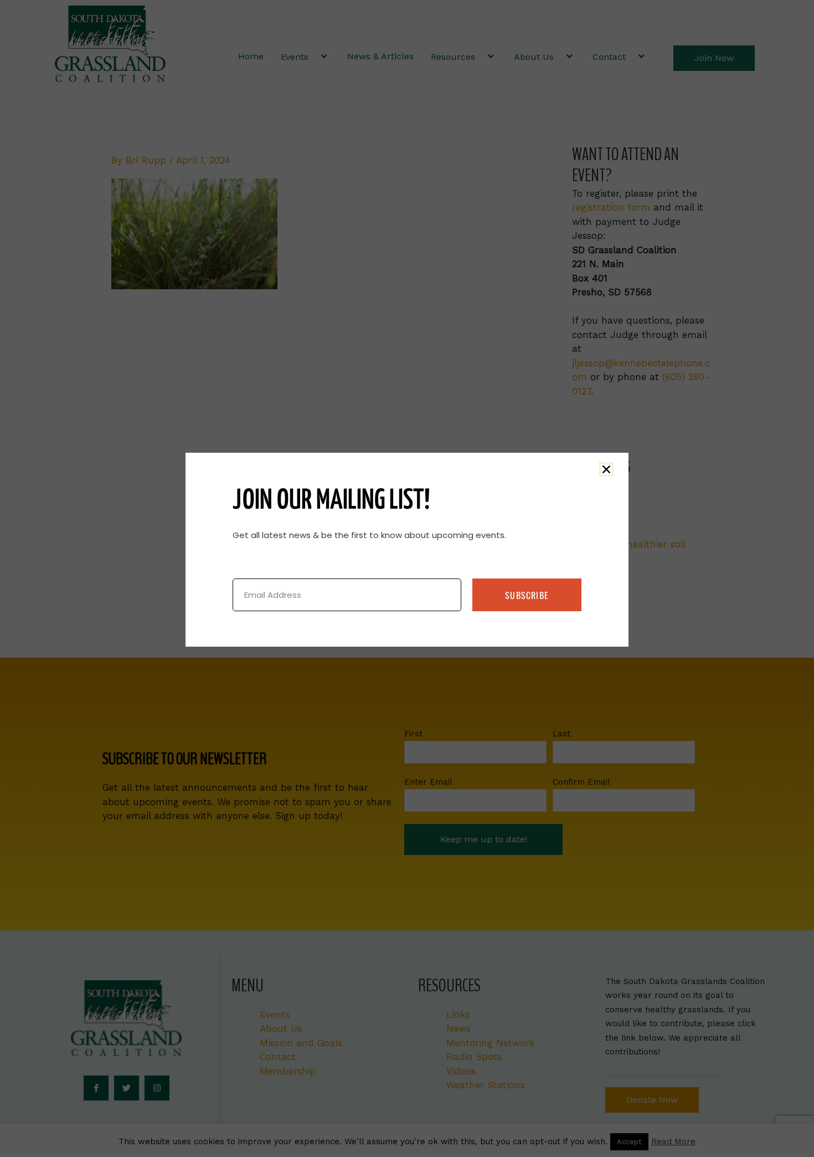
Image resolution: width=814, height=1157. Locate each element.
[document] (407, 578)
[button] (606, 469)
